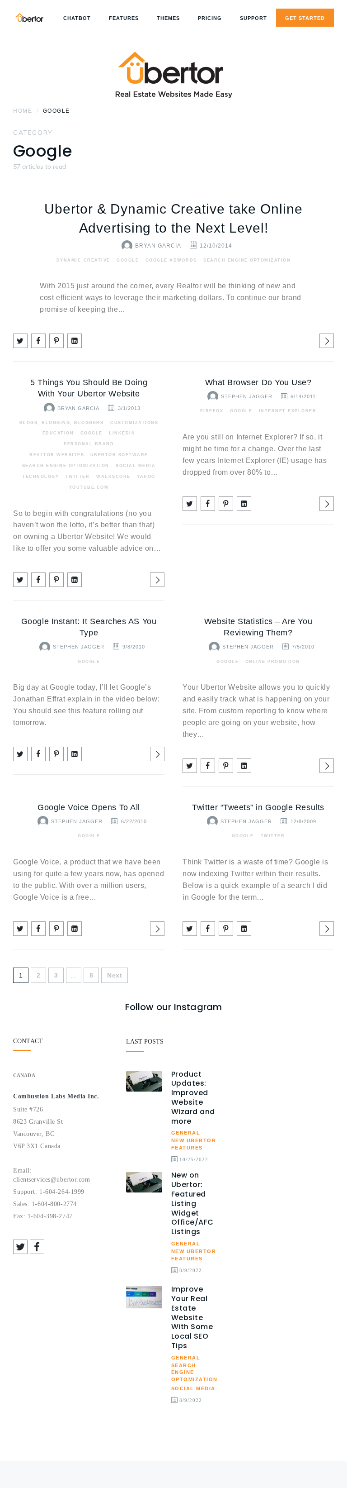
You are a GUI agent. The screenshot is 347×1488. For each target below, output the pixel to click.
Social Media (135, 465)
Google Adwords (171, 260)
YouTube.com (89, 487)
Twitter (78, 476)
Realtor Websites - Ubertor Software (88, 455)
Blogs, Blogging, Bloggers (61, 422)
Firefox (212, 411)
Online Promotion (272, 661)
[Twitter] (20, 1247)
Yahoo (146, 476)
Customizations (134, 422)
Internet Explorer (288, 411)
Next (114, 975)
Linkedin (122, 433)
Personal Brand (89, 444)
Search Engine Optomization (247, 260)
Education (58, 433)
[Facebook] (37, 1247)
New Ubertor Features (193, 1144)
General (186, 1132)
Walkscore (113, 476)
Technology (40, 476)
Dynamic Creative (83, 260)
